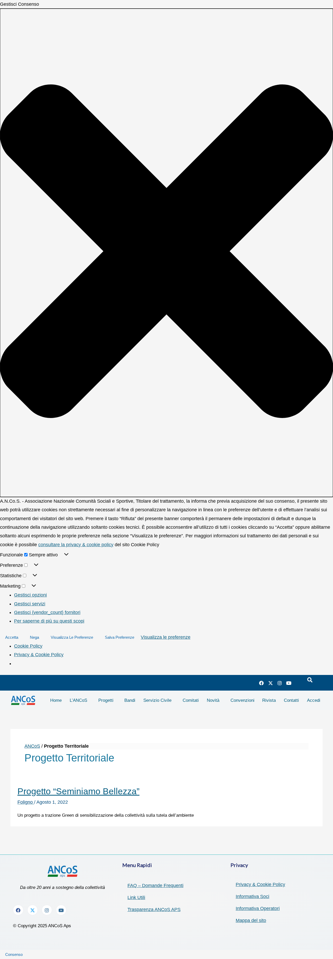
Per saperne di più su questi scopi (49, 621)
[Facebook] (261, 683)
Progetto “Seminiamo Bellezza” (78, 791)
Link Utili (136, 897)
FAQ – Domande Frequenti (155, 885)
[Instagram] (280, 683)
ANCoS (32, 746)
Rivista (269, 700)
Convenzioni (242, 700)
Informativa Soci (252, 896)
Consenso (14, 954)
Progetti (105, 700)
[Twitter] (270, 683)
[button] (166, 253)
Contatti (291, 700)
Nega (34, 637)
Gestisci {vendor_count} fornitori (47, 612)
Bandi (129, 700)
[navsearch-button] (310, 680)
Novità (213, 700)
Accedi (313, 700)
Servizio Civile (157, 700)
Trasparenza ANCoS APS (154, 909)
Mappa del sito (251, 920)
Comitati (191, 700)
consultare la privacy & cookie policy (75, 544)
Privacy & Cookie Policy (38, 654)
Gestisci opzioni (30, 595)
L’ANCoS (78, 700)
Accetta (11, 637)
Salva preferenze (119, 637)
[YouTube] (289, 683)
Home (56, 700)
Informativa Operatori (258, 908)
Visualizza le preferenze (72, 637)
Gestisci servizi (29, 603)
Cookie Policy (28, 646)
